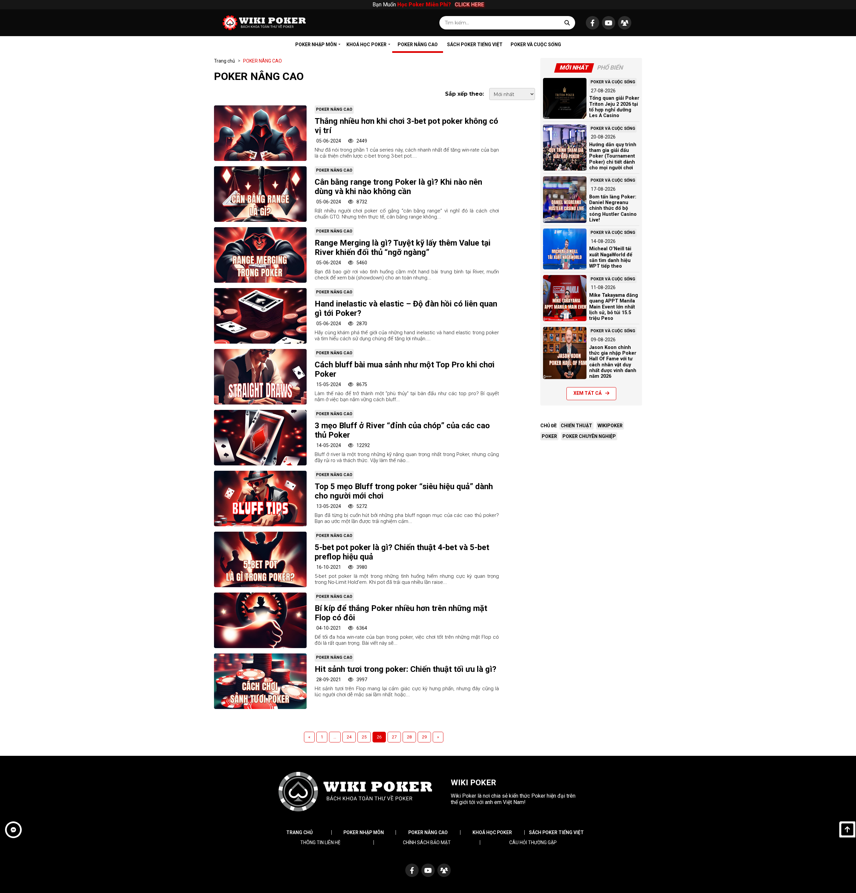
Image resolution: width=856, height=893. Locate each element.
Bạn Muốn (427, 4)
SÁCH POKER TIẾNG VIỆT (475, 44)
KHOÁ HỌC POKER (366, 44)
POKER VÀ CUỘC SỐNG (536, 44)
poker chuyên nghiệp (589, 436)
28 (409, 736)
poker (549, 436)
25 (364, 736)
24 (349, 736)
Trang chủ (224, 61)
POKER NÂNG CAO (418, 44)
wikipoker (610, 425)
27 (394, 736)
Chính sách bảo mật (427, 842)
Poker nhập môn (363, 832)
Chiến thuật (576, 425)
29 (424, 736)
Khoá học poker (492, 832)
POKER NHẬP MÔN (316, 44)
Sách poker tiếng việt (556, 832)
